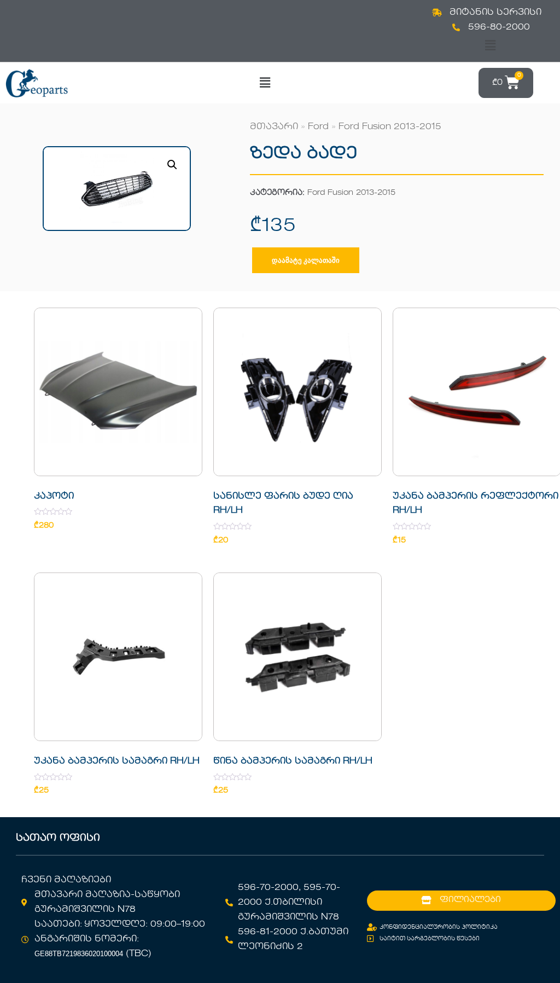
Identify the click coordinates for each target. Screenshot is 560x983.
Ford (318, 127)
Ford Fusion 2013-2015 (390, 127)
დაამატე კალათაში (306, 260)
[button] (490, 45)
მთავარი (274, 127)
